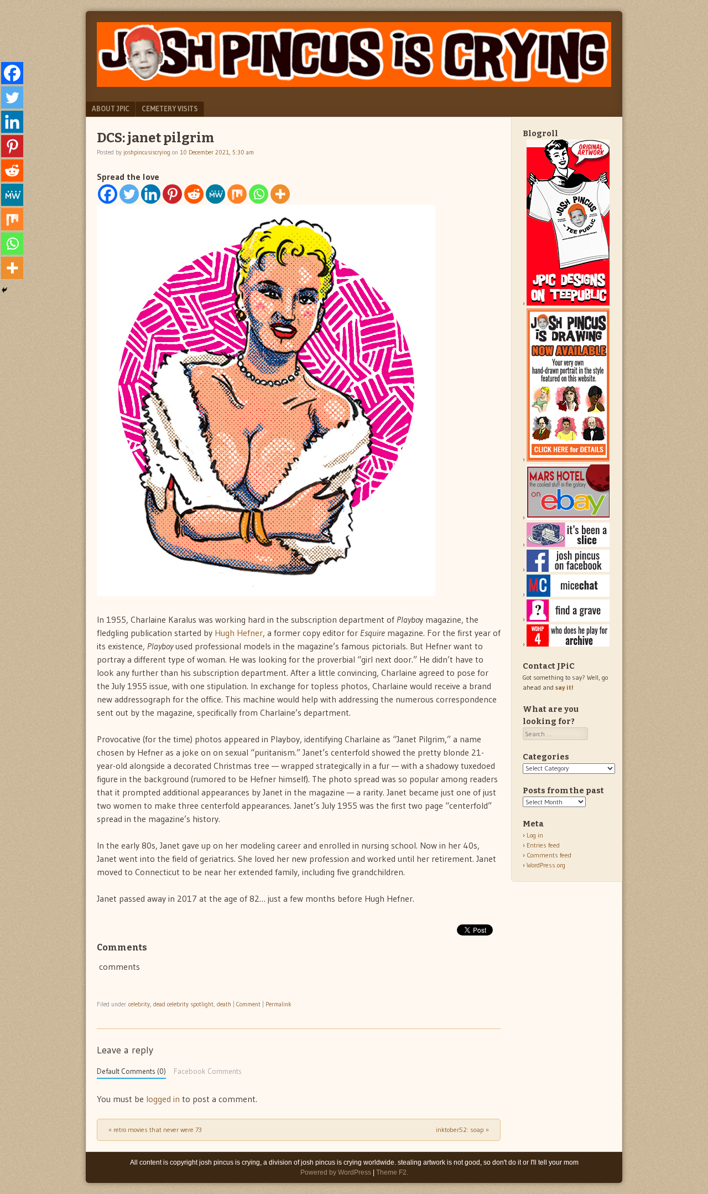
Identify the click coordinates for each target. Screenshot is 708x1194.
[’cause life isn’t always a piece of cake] (568, 544)
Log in (535, 835)
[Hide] (4, 290)
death (224, 1004)
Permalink (278, 1004)
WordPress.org (546, 865)
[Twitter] (129, 194)
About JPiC (110, 108)
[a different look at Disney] (568, 594)
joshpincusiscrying (146, 152)
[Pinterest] (172, 194)
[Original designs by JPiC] (568, 303)
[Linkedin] (150, 194)
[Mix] (237, 194)
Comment (248, 1004)
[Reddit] (194, 194)
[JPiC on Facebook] (568, 569)
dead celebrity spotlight (183, 1004)
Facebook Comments (208, 1071)
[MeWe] (215, 194)
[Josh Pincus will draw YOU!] (568, 459)
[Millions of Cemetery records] (568, 619)
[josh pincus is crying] (354, 83)
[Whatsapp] (258, 194)
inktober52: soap (462, 1129)
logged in (163, 1098)
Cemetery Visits (170, 108)
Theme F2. (392, 1172)
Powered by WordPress (335, 1172)
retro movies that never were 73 (155, 1129)
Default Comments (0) (131, 1071)
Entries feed (543, 845)
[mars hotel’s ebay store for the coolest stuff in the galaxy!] (568, 517)
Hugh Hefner (239, 632)
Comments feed (549, 855)
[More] (280, 194)
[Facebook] (107, 194)
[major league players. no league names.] (568, 644)
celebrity (139, 1004)
